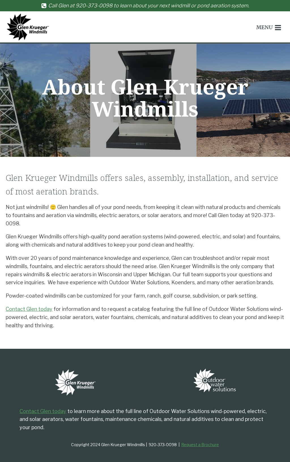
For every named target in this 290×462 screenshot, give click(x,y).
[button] (268, 27)
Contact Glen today (29, 309)
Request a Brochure (200, 444)
